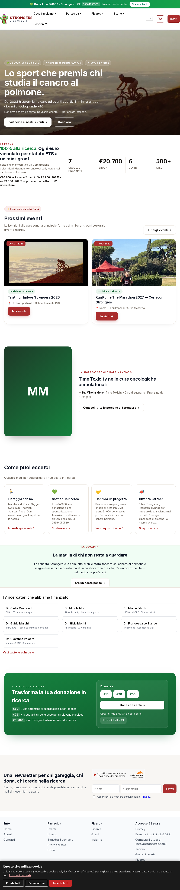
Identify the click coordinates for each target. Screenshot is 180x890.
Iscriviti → (19, 311)
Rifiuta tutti (13, 883)
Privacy (146, 796)
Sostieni (40, 24)
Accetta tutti (60, 883)
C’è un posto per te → (90, 583)
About (8, 834)
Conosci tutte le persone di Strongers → (111, 407)
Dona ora (64, 122)
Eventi (51, 829)
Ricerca (97, 13)
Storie (119, 13)
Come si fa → (140, 4)
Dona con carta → (132, 705)
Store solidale (56, 845)
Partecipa (74, 13)
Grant (95, 834)
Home (8, 829)
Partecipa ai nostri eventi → (27, 122)
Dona (51, 850)
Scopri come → (148, 528)
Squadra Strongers (60, 839)
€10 (106, 694)
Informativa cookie (20, 875)
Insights (96, 839)
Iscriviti (170, 788)
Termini (140, 849)
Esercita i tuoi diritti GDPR (153, 834)
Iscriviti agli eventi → (21, 528)
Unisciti (52, 834)
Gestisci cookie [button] (145, 854)
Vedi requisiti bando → (109, 528)
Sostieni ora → (61, 528)
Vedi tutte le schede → (18, 652)
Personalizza (36, 883)
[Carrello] (160, 18)
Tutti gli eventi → (159, 230)
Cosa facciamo (45, 13)
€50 (133, 694)
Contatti (9, 839)
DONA (173, 18)
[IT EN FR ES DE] (149, 19)
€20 (119, 694)
